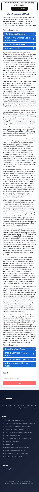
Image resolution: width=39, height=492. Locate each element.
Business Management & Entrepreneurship (20, 423)
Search (19, 383)
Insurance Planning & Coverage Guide (18, 438)
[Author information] (32, 13)
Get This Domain (19, 9)
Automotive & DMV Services (14, 420)
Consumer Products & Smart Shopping (18, 426)
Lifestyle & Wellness (12, 441)
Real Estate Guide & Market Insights (17, 447)
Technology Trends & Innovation (16, 453)
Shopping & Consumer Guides (15, 450)
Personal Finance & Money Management (19, 432)
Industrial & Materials (12, 435)
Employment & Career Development (17, 429)
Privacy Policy (9, 469)
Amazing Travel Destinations (15, 456)
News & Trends (10, 444)
